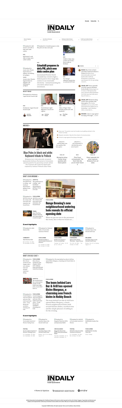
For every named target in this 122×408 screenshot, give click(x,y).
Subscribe (93, 21)
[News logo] (41, 390)
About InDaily (77, 405)
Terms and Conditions (68, 405)
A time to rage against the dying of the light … (71, 137)
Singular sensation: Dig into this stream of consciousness (74, 135)
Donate (87, 21)
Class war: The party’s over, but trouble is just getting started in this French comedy (77, 131)
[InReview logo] (83, 391)
